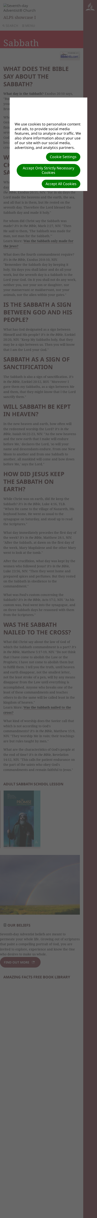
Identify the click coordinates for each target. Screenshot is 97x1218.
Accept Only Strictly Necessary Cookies (48, 170)
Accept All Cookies (61, 183)
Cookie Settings (63, 156)
